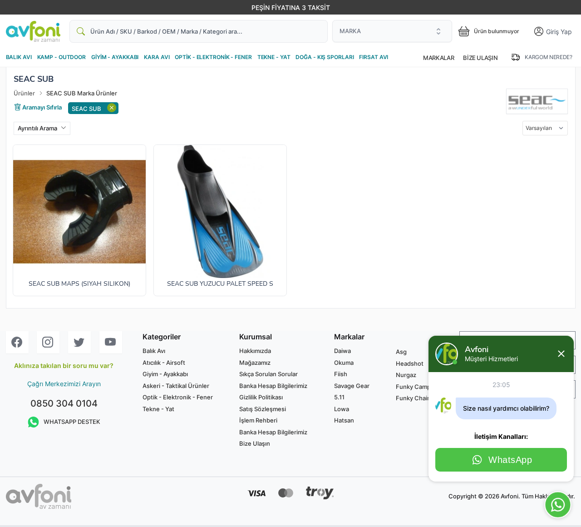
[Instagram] (48, 342)
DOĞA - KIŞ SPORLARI (324, 57)
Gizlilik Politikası (261, 397)
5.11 (339, 397)
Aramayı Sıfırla (41, 106)
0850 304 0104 (64, 403)
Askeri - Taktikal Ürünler (176, 385)
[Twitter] (79, 342)
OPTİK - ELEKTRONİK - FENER (213, 57)
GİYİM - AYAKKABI (114, 57)
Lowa (341, 409)
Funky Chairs (414, 398)
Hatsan (344, 420)
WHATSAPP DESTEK (72, 421)
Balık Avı (154, 350)
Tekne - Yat (158, 409)
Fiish (340, 374)
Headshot (409, 363)
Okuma (344, 362)
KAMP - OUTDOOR (61, 57)
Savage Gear (351, 385)
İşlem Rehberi (258, 420)
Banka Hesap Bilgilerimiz (273, 385)
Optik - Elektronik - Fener (178, 397)
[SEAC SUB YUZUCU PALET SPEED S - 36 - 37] (220, 211)
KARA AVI (156, 57)
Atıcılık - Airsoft (164, 362)
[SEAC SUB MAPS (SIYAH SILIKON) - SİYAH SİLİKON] (79, 211)
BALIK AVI (19, 57)
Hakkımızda (255, 350)
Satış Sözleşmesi (262, 409)
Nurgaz (406, 374)
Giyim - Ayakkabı (165, 374)
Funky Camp (413, 386)
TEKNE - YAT (273, 57)
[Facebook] (17, 342)
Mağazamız (255, 362)
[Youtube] (110, 342)
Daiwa (342, 350)
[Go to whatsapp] (558, 504)
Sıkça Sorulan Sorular (268, 374)
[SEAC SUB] (536, 101)
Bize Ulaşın (480, 57)
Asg (401, 351)
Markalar (438, 57)
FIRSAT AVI (373, 57)
